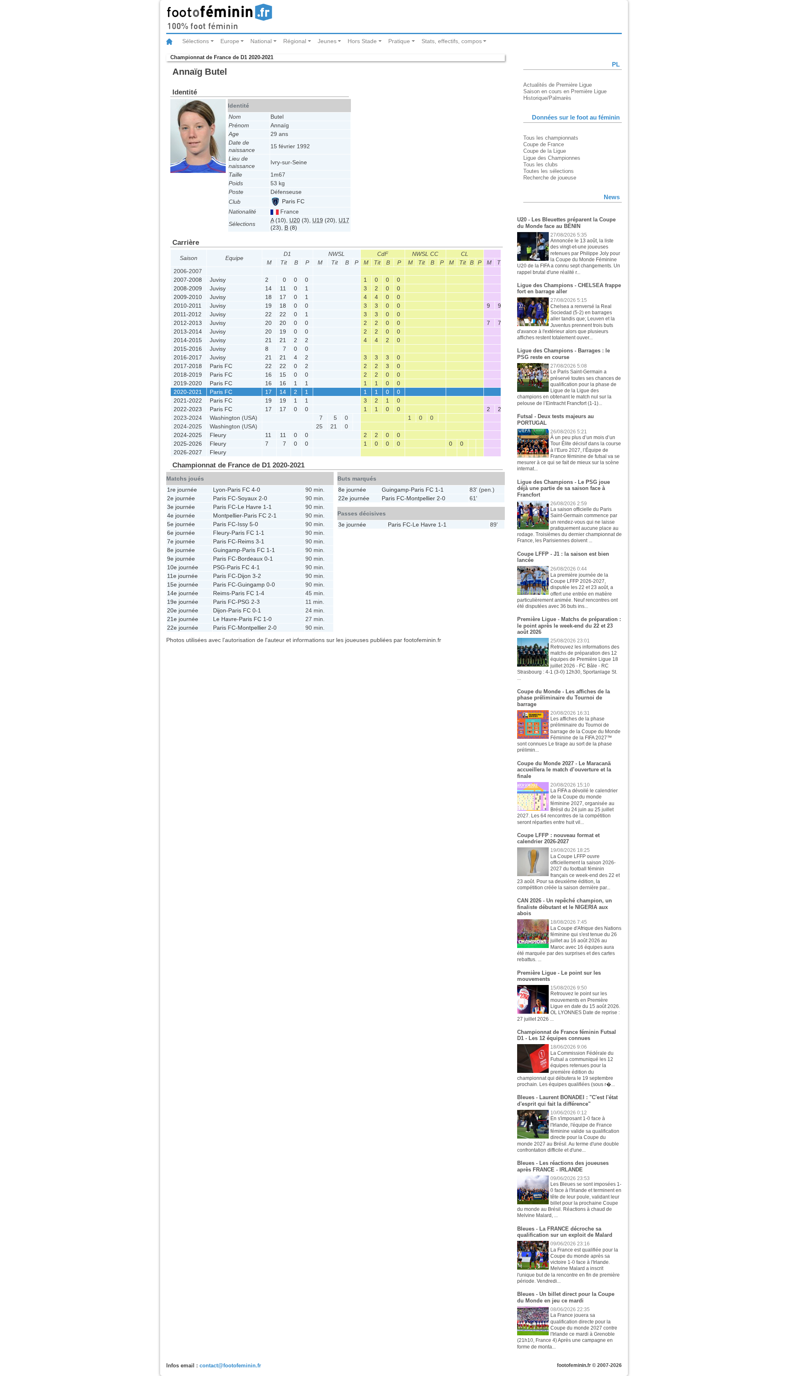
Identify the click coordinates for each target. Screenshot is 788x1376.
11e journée (182, 576)
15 (282, 374)
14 (268, 288)
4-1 (255, 567)
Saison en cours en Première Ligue (565, 91)
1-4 (260, 593)
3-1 (260, 541)
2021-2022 (188, 400)
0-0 (270, 584)
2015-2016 (188, 348)
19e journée (182, 601)
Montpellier (227, 515)
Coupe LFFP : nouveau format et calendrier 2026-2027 (558, 838)
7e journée (181, 541)
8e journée (181, 550)
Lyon (219, 489)
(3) (299, 220)
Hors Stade (362, 41)
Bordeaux (250, 558)
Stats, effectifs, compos (451, 41)
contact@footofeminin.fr (230, 1365)
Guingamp (226, 550)
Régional (294, 41)
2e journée (181, 498)
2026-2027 (188, 452)
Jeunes (327, 41)
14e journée (182, 593)
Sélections (195, 41)
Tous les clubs (540, 164)
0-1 (268, 558)
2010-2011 (188, 305)
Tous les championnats (550, 138)
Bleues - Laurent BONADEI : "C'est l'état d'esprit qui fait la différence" (567, 1100)
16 (268, 374)
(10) (278, 220)
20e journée (182, 610)
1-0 (267, 619)
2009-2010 (188, 297)
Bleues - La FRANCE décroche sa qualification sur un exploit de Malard (564, 1232)
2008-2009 (188, 288)
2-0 (263, 498)
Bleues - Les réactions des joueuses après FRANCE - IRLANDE (563, 1166)
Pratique (399, 41)
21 (268, 340)
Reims (246, 541)
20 (268, 323)
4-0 (256, 489)
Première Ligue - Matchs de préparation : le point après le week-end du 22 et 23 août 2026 (569, 625)
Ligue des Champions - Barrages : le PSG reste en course (563, 353)
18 (268, 297)
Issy (243, 524)
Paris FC (292, 201)
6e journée (181, 532)
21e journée (182, 619)
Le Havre (249, 507)
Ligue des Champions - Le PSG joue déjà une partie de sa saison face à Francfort (563, 488)
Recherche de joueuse (549, 178)
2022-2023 (188, 409)
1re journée (182, 489)
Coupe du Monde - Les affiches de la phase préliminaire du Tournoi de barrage (563, 697)
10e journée (182, 567)
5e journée (181, 524)
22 (268, 314)
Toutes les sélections (548, 171)
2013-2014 (188, 331)
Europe (229, 41)
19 (268, 305)
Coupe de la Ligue (544, 151)
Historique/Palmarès (547, 98)
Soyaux (247, 498)
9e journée (181, 558)
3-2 (256, 576)
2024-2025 (188, 435)
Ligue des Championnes (551, 158)
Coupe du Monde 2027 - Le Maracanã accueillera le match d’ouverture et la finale (564, 769)
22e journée (182, 627)
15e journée (182, 584)
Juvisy (218, 279)
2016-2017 (188, 357)
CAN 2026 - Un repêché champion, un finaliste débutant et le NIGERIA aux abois (564, 906)
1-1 (267, 507)
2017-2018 (188, 366)
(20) (323, 220)
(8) (290, 227)
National (261, 41)
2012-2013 (188, 323)
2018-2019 (188, 374)
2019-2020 (188, 383)
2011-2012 (188, 314)
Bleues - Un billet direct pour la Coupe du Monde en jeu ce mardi (565, 1297)
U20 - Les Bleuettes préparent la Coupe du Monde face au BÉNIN (566, 222)
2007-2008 (188, 279)
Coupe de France (543, 144)
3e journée (181, 507)
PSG (219, 567)
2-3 (255, 601)
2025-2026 (188, 443)
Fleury (218, 435)
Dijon (244, 576)
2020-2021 (188, 392)
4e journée (181, 515)
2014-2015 (188, 340)
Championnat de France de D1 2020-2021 (221, 57)
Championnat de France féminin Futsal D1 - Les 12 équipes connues (566, 1035)
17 (282, 297)
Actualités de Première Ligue (557, 85)
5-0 (254, 524)
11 (283, 288)
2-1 (272, 515)
